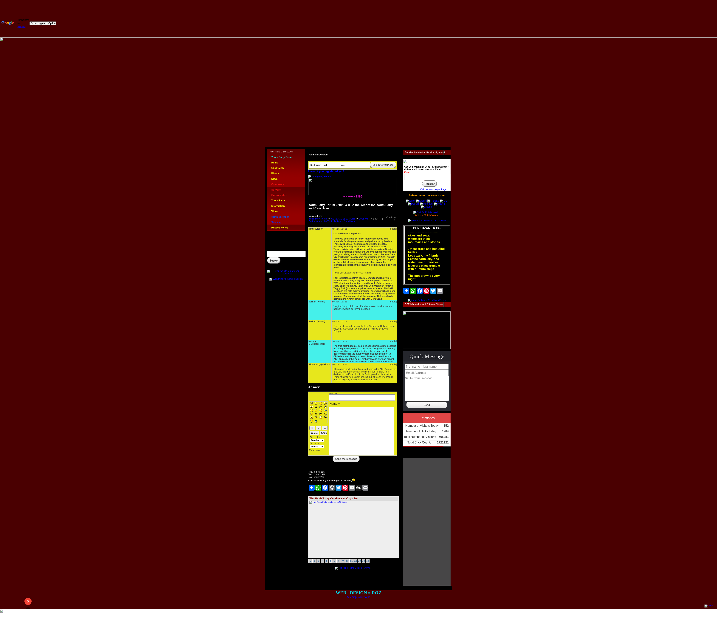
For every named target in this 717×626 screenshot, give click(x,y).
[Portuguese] (427, 204)
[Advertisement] (358, 85)
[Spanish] (426, 206)
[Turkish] (411, 201)
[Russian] (440, 204)
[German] (414, 204)
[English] (421, 201)
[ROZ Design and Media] (352, 194)
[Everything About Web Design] (286, 279)
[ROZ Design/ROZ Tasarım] (358, 53)
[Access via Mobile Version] (426, 212)
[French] (433, 201)
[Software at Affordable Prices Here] (427, 220)
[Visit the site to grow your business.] (286, 273)
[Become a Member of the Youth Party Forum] (319, 176)
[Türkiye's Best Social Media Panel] (352, 568)
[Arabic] (444, 201)
